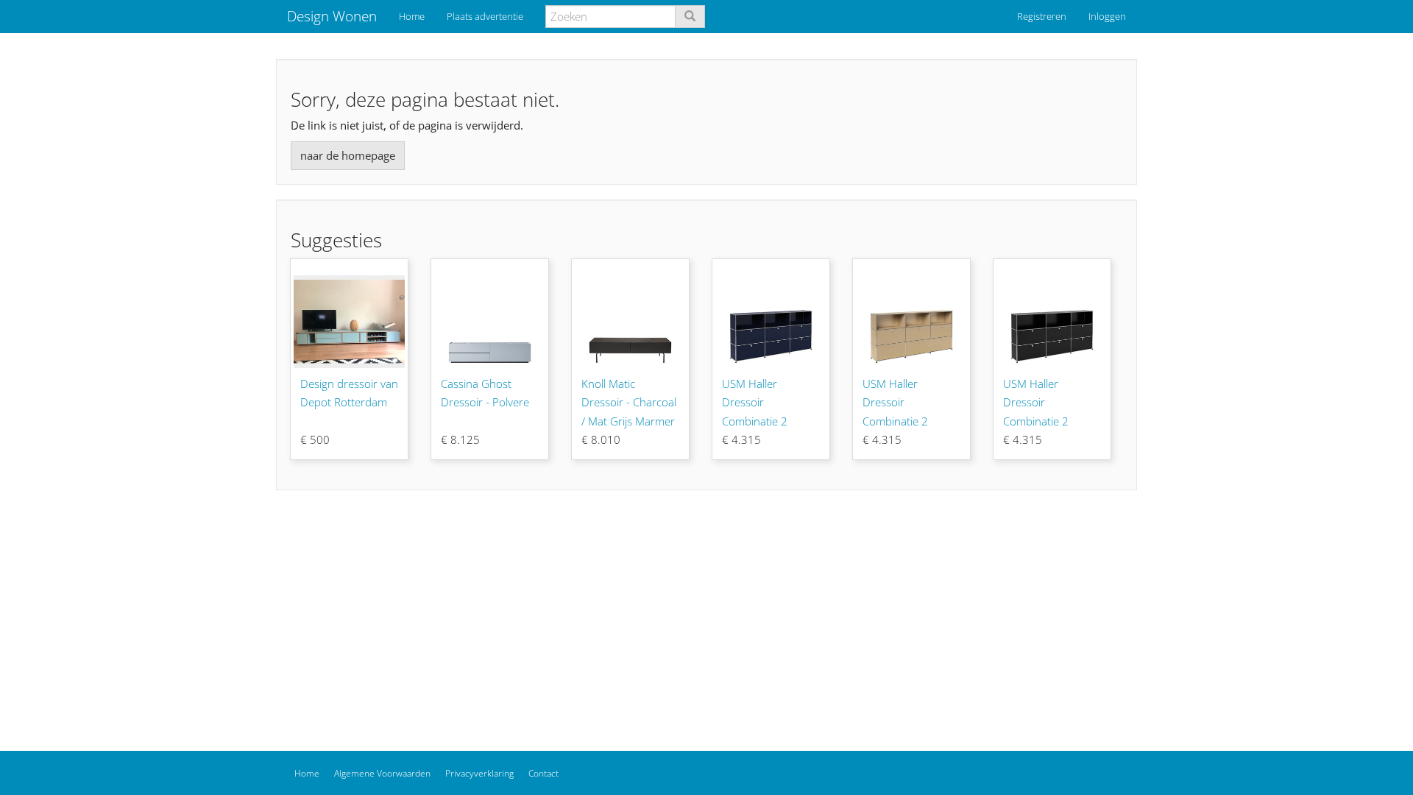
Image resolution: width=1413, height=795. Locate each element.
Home (412, 16)
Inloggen (1107, 16)
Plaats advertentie (485, 16)
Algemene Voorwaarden (382, 773)
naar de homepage (347, 155)
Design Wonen (332, 16)
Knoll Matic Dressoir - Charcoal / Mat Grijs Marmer (628, 402)
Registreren (1041, 16)
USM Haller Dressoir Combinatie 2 (754, 402)
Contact (543, 773)
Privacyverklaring (479, 773)
